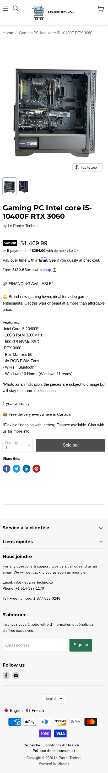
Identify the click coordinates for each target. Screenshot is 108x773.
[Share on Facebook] (6, 469)
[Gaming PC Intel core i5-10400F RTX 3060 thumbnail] (9, 186)
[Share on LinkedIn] (26, 469)
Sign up (81, 645)
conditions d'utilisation (62, 745)
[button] (54, 250)
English (51, 699)
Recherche (32, 745)
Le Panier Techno (22, 225)
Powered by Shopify (54, 763)
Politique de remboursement (54, 751)
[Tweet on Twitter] (16, 469)
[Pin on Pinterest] (36, 469)
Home (8, 33)
